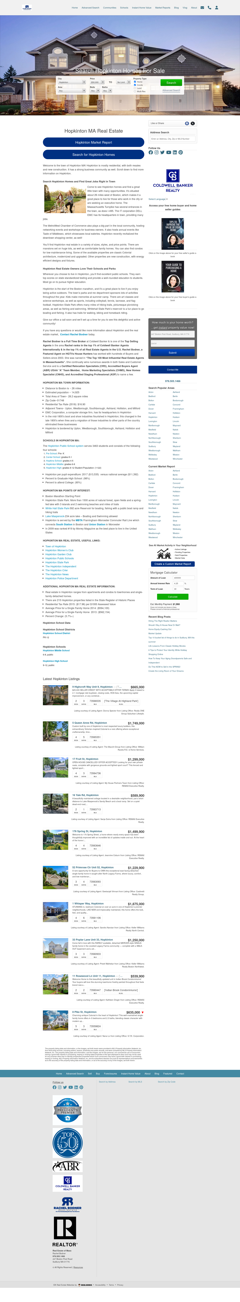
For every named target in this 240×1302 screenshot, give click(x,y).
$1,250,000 (136, 940)
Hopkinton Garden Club (58, 554)
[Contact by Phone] (209, 7)
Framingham (178, 408)
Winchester (178, 458)
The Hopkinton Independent (60, 566)
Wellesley (152, 454)
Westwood (153, 458)
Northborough (154, 438)
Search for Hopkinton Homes (93, 154)
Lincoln (176, 421)
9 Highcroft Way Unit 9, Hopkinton (97, 686)
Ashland (176, 392)
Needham (152, 433)
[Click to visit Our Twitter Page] (163, 153)
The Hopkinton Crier (56, 570)
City (60, 78)
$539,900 (137, 976)
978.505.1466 (172, 381)
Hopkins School (54, 460)
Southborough (154, 442)
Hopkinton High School (55, 661)
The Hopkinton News (57, 574)
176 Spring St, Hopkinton (87, 831)
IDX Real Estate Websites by (65, 1285)
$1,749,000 (136, 723)
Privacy (120, 1285)
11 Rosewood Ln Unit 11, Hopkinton (97, 975)
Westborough (154, 450)
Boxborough (178, 400)
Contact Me (172, 369)
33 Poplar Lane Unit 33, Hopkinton (92, 939)
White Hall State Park (57, 508)
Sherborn (177, 438)
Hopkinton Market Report (93, 142)
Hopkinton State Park (57, 562)
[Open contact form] (202, 7)
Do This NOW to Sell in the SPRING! (164, 666)
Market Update (155, 633)
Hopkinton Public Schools (59, 558)
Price (92, 78)
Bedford (151, 396)
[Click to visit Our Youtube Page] (169, 153)
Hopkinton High (53, 467)
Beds (92, 87)
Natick (175, 429)
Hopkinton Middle (54, 464)
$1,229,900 (136, 867)
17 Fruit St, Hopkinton (85, 758)
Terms (111, 1285)
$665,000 (137, 687)
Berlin (175, 396)
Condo (140, 85)
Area (60, 87)
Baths (105, 87)
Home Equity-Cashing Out (159, 629)
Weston (176, 454)
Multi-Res (141, 91)
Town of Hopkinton (55, 546)
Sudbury (152, 446)
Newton (176, 433)
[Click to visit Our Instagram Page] (157, 153)
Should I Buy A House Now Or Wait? (164, 625)
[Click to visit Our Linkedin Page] (175, 153)
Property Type (140, 78)
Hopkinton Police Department (61, 578)
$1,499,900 (136, 831)
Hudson (176, 417)
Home (139, 81)
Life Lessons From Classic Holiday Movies (167, 645)
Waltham (176, 450)
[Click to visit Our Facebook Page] (151, 153)
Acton (150, 392)
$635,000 (135, 1012)
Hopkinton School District (56, 633)
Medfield (152, 429)
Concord (176, 404)
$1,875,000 (136, 903)
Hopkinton (152, 417)
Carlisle (151, 404)
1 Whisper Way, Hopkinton (88, 903)
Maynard (177, 425)
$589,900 (137, 795)
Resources (78, 1267)
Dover (151, 408)
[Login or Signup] (216, 7)
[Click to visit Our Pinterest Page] (181, 153)
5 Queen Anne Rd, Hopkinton (89, 722)
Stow (175, 442)
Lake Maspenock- (55, 516)
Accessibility (100, 1285)
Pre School (51, 453)
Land (139, 88)
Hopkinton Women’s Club (59, 550)
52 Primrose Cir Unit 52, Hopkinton (93, 867)
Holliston (176, 412)
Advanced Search (171, 90)
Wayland (176, 446)
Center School (53, 457)
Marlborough (154, 425)
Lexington (152, 421)
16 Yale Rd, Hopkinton (85, 795)
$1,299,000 (136, 759)
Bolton (151, 400)
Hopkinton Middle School (56, 650)
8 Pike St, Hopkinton (84, 1011)
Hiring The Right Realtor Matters (162, 620)
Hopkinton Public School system (66, 445)
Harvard (152, 412)
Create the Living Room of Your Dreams (166, 670)
